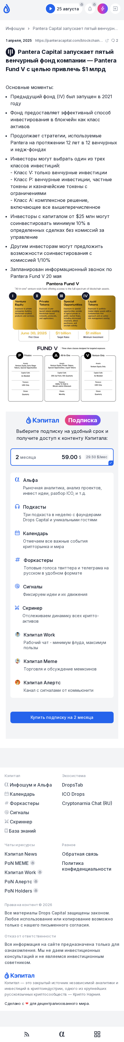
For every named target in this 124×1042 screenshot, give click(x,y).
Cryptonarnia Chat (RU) (87, 803)
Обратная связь (80, 854)
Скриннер (21, 822)
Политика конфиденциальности (86, 866)
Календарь (22, 794)
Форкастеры (24, 803)
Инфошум (15, 28)
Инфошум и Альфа (31, 785)
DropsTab (72, 785)
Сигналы (19, 812)
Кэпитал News (21, 854)
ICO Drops (73, 794)
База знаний (22, 831)
